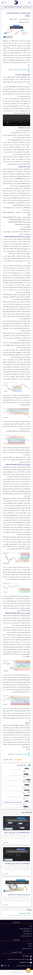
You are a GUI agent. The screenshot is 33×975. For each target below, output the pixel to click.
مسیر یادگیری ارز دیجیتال (26, 936)
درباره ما (30, 946)
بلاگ (31, 926)
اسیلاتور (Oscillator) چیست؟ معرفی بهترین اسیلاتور (17, 833)
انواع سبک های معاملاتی (21, 754)
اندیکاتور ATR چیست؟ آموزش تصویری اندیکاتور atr (17, 864)
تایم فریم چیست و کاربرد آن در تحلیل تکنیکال (19, 895)
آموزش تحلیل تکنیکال (26, 7)
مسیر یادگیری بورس (27, 933)
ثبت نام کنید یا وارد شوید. (14, 915)
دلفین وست (11, 971)
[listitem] (16, 769)
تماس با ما (29, 944)
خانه (31, 7)
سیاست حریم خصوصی (27, 948)
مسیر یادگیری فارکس (27, 931)
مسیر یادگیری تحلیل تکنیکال (26, 929)
